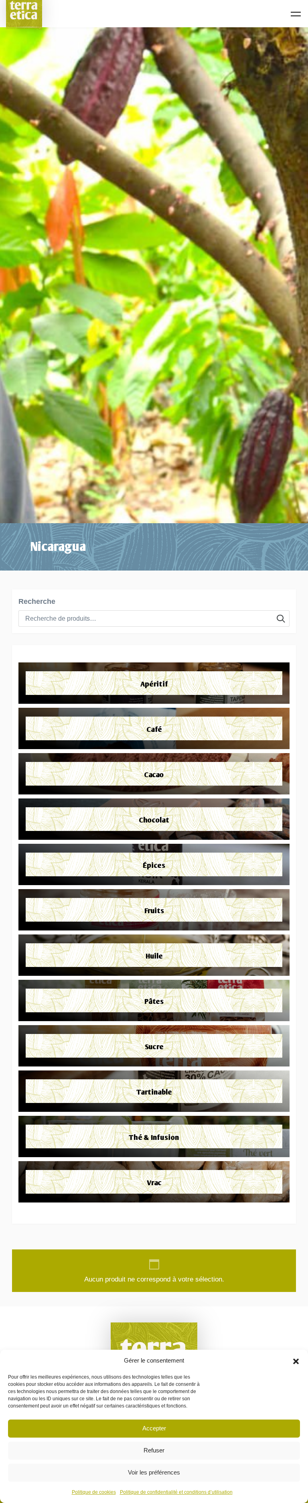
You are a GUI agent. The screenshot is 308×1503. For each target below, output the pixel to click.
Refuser (154, 1450)
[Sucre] (154, 1045)
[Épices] (154, 864)
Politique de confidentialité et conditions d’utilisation (176, 1492)
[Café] (154, 728)
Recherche (36, 601)
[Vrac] (154, 1181)
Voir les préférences (154, 1472)
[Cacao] (154, 773)
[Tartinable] (154, 1091)
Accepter (154, 1428)
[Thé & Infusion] (154, 1136)
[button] (296, 1361)
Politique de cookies (94, 1492)
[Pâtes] (154, 1000)
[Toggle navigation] (296, 14)
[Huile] (154, 955)
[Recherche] (281, 618)
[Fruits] (154, 909)
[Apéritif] (154, 683)
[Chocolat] (154, 819)
